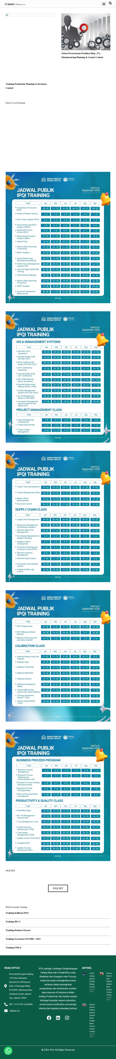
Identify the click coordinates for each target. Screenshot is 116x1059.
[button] (103, 3)
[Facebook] (48, 1017)
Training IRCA (13, 921)
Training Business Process (18, 930)
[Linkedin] (58, 1017)
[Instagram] (67, 1017)
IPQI (52, 1049)
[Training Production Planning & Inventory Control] (30, 15)
